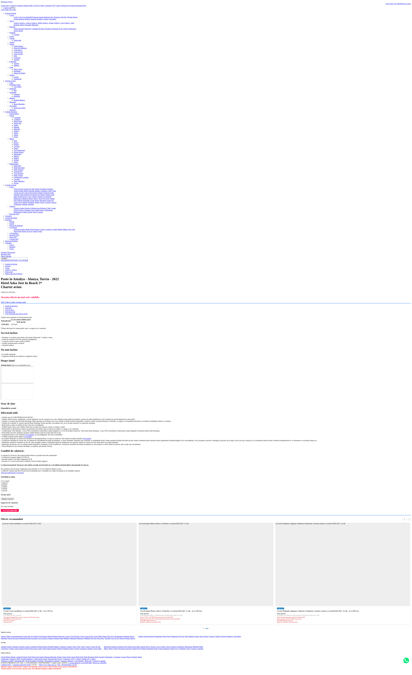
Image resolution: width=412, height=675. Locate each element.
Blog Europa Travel (55, 659)
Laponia (16, 34)
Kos (52, 17)
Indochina (107, 647)
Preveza (181, 636)
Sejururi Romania (11, 112)
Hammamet (18, 79)
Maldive (12, 98)
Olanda (52, 199)
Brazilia (32, 191)
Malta (201, 647)
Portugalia (12, 62)
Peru (15, 200)
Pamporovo (72, 29)
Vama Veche (66, 657)
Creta (20, 17)
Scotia (32, 200)
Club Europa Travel (40, 659)
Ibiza (15, 56)
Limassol (56, 638)
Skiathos (40, 19)
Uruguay (54, 202)
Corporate (47, 6)
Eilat (31, 229)
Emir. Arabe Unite (39, 649)
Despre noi (85, 659)
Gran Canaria (18, 54)
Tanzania (12, 110)
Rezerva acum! (406, 4)
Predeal (16, 160)
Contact (58, 6)
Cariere (93, 659)
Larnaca (42, 229)
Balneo (8, 657)
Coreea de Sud (19, 193)
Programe (8, 220)
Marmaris (35, 25)
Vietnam (24, 204)
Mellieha (87, 638)
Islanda (47, 195)
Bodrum (16, 25)
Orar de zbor (9, 310)
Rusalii (11, 222)
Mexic (36, 199)
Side (186, 636)
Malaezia (25, 199)
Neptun (16, 131)
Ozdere (140, 636)
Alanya (3, 636)
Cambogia (43, 191)
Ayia (32, 636)
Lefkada (50, 638)
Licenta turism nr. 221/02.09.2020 (80, 663)
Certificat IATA (6, 665)
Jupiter (16, 125)
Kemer (28, 638)
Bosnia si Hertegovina (32, 208)
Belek (50, 636)
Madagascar (18, 199)
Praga (19, 231)
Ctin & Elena (74, 636)
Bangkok (17, 96)
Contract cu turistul (98, 661)
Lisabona (49, 229)
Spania (11, 44)
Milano (65, 229)
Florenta (36, 229)
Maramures (17, 154)
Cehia (48, 208)
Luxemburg (47, 197)
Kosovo (42, 210)
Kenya (25, 197)
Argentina (43, 189)
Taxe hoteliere (79, 661)
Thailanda (12, 92)
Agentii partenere (27, 659)
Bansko (21, 29)
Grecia (11, 15)
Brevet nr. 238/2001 (100, 663)
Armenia (21, 647)
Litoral (11, 116)
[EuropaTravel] (7, 2)
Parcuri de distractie (16, 226)
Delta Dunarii (14, 114)
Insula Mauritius (19, 104)
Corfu (16, 17)
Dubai (104, 636)
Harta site (88, 661)
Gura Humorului (19, 150)
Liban (168, 647)
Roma (24, 231)
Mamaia (16, 127)
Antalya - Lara (59, 23)
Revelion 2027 (14, 214)
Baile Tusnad (18, 175)
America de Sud (28, 189)
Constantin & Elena (38, 29)
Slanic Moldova (19, 181)
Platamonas (175, 636)
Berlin (28, 229)
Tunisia (11, 75)
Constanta (17, 117)
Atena (16, 229)
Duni (109, 636)
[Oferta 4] (208, 628)
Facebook (72, 6)
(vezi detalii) (29, 435)
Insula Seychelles (19, 108)
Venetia (35, 231)
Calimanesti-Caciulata (21, 177)
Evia (23, 17)
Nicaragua (121, 649)
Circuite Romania (11, 218)
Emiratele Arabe (14, 85)
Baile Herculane (19, 168)
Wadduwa (229, 636)
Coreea (87, 647)
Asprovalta (26, 636)
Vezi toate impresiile (10, 510)
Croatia (11, 38)
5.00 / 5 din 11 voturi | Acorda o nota (13, 302)
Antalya (16, 23)
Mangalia (17, 129)
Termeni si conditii (7, 661)
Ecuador (21, 649)
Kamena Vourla (38, 17)
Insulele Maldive (19, 100)
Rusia (156, 649)
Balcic (36, 636)
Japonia (20, 197)
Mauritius (12, 102)
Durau (16, 148)
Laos (29, 197)
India (22, 195)
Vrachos (223, 636)
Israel (52, 195)
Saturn (16, 135)
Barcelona (21, 229)
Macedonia (49, 210)
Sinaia (16, 162)
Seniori (11, 224)
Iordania (34, 195)
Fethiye (22, 25)
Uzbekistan (17, 204)
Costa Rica (4, 649)
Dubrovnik (17, 40)
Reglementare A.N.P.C (69, 665)
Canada (69, 647)
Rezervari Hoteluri (11, 241)
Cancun (67, 636)
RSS (84, 6)
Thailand (17, 94)
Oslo (73, 229)
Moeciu (16, 156)
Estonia (34, 193)
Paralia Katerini (19, 19)
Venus (16, 137)
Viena (40, 231)
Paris (15, 231)
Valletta (217, 636)
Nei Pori (63, 17)
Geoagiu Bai (18, 172)
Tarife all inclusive (11, 306)
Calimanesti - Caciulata (112, 657)
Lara (40, 638)
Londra (54, 229)
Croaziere (8, 216)
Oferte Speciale (6, 256)
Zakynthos (52, 19)
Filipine (40, 193)
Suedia (24, 202)
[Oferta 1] (203, 628)
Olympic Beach (72, 17)
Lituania (40, 197)
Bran (15, 141)
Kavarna (16, 638)
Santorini (33, 19)
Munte (11, 139)
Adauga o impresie (7, 499)
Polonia (19, 200)
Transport (8, 243)
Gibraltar (17, 195)
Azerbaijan (33, 647)
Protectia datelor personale (35, 661)
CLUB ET (36, 6)
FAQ (53, 6)
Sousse (196, 636)
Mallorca (67, 638)
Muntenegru (18, 212)
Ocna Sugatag (18, 173)
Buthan (37, 191)
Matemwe (80, 638)
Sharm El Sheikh (19, 73)
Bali (15, 90)
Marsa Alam (18, 69)
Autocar (12, 206)
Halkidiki (29, 17)
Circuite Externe (10, 185)
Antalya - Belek (36, 23)
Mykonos (57, 17)
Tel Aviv (29, 231)
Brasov (16, 143)
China (54, 191)
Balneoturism (13, 164)
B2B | (19, 659)
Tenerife (16, 60)
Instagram (79, 6)
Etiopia (54, 649)
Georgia (76, 649)
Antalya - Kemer (48, 23)
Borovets (28, 29)
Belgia (21, 191)
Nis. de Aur (115, 638)
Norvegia (46, 199)
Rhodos (27, 19)
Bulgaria (12, 27)
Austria (11, 42)
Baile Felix (17, 166)
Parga (165, 636)
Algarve (16, 63)
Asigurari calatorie (67, 661)
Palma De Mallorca (20, 48)
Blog (42, 6)
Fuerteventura (18, 46)
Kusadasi (28, 25)
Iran (38, 195)
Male (61, 638)
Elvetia (16, 210)
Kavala (10, 638)
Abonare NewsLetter (8, 252)
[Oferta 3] (207, 628)
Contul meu (5, 6)
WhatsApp (64, 6)
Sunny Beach (18, 31)
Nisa (69, 229)
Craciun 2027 (14, 239)
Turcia (11, 21)
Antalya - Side (69, 23)
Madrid (60, 229)
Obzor (66, 29)
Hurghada (17, 71)
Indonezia (12, 89)
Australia (50, 189)
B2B (30, 6)
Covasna (17, 146)
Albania (16, 208)
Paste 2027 (13, 237)
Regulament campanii (52, 661)
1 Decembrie (13, 233)
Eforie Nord (18, 121)
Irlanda (42, 195)
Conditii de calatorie (16, 6)
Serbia (37, 200)
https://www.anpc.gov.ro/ (47, 665)
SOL (59, 665)
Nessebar (48, 29)
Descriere (8, 308)
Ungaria (47, 202)
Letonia (34, 197)
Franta (11, 36)
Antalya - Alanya (25, 23)
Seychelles (13, 106)
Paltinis (16, 158)
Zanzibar (31, 204)
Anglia (37, 189)
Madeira (16, 65)
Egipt (11, 67)
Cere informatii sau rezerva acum (16, 314)
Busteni (16, 144)
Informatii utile (10, 312)
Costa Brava (18, 50)
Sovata (16, 183)
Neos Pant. (100, 638)
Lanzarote (17, 58)
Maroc (31, 199)
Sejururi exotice (10, 81)
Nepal (40, 199)
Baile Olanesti (18, 170)
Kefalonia (47, 17)
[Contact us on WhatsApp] (406, 660)
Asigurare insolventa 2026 (21, 665)
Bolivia (26, 191)
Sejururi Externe (10, 13)
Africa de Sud (18, 189)
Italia (15, 197)
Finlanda (12, 33)
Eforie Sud (17, 123)
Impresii (26, 6)
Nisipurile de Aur (57, 29)
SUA (20, 202)
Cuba (11, 83)
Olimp (16, 133)
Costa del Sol (18, 52)
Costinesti (17, 119)
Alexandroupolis (17, 636)
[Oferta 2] (205, 628)
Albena (16, 29)
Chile (49, 191)
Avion (11, 187)
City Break (13, 227)
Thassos (46, 19)
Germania (27, 210)
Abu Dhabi (17, 87)
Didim (100, 636)
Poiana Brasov (19, 152)
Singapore (42, 200)
